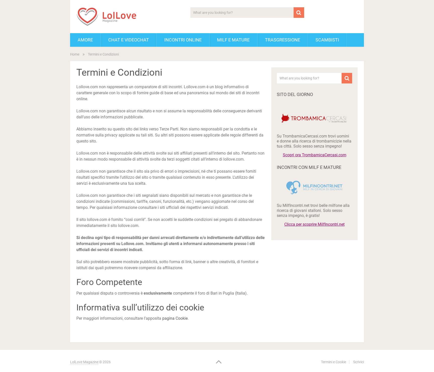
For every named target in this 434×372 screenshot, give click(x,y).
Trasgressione (282, 39)
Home (74, 54)
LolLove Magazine (84, 362)
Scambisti (327, 39)
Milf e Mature (233, 39)
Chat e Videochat (128, 39)
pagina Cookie (175, 318)
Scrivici (358, 362)
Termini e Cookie (333, 362)
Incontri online (183, 39)
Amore (85, 39)
